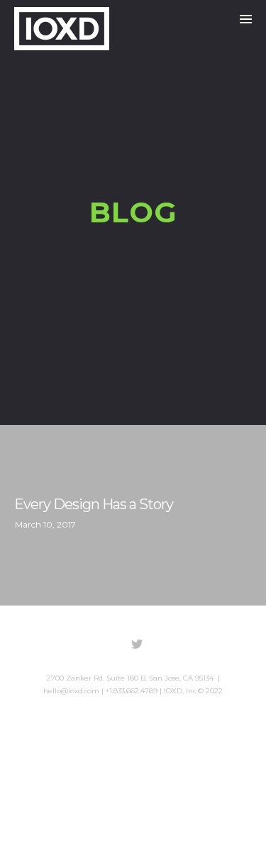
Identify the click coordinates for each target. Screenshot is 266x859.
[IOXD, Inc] (61, 28)
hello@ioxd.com (71, 690)
